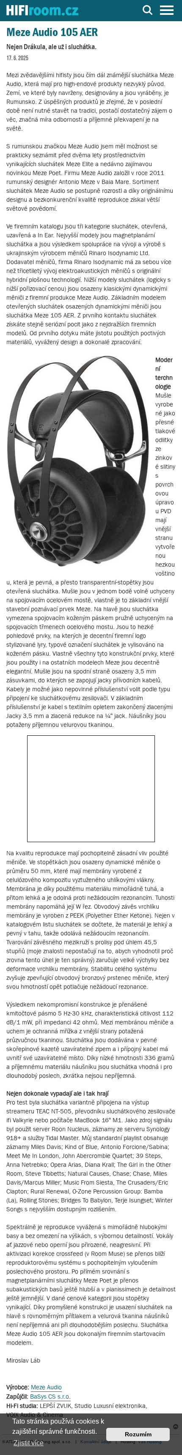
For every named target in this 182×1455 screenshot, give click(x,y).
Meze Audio (46, 1387)
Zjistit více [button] (29, 1443)
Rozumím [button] (138, 1434)
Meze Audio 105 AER (52, 32)
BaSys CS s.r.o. (50, 1396)
